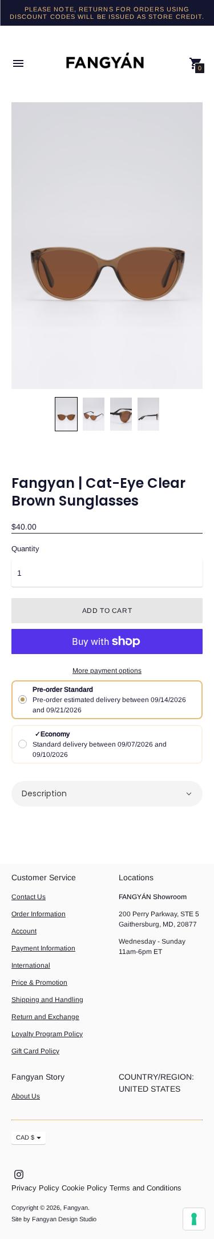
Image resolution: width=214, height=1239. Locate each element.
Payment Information (43, 948)
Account (24, 931)
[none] (66, 414)
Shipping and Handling (47, 1000)
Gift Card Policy (35, 1051)
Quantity (25, 549)
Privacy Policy (35, 1188)
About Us (25, 1096)
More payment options (107, 671)
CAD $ (25, 1137)
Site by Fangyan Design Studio (53, 1219)
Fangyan (75, 1207)
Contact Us (28, 897)
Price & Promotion (39, 983)
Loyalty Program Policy (47, 1034)
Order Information (38, 914)
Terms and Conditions (145, 1188)
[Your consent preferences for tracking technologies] (194, 1219)
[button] (107, 794)
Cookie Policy (84, 1188)
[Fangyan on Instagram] (18, 1174)
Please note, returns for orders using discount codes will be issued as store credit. (107, 13)
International (30, 965)
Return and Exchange (45, 1017)
